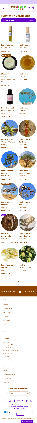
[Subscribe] (28, 393)
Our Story (6, 316)
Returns (5, 370)
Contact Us (6, 342)
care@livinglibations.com (11, 350)
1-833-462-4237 (8, 347)
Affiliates (6, 382)
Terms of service (8, 308)
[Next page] (23, 282)
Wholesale (6, 356)
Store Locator (7, 353)
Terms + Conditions (9, 374)
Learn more (20, 414)
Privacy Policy (7, 378)
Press (4, 324)
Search (5, 304)
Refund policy (7, 312)
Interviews (6, 320)
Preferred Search (8, 332)
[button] (3, 8)
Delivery (6, 366)
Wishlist (5, 328)
